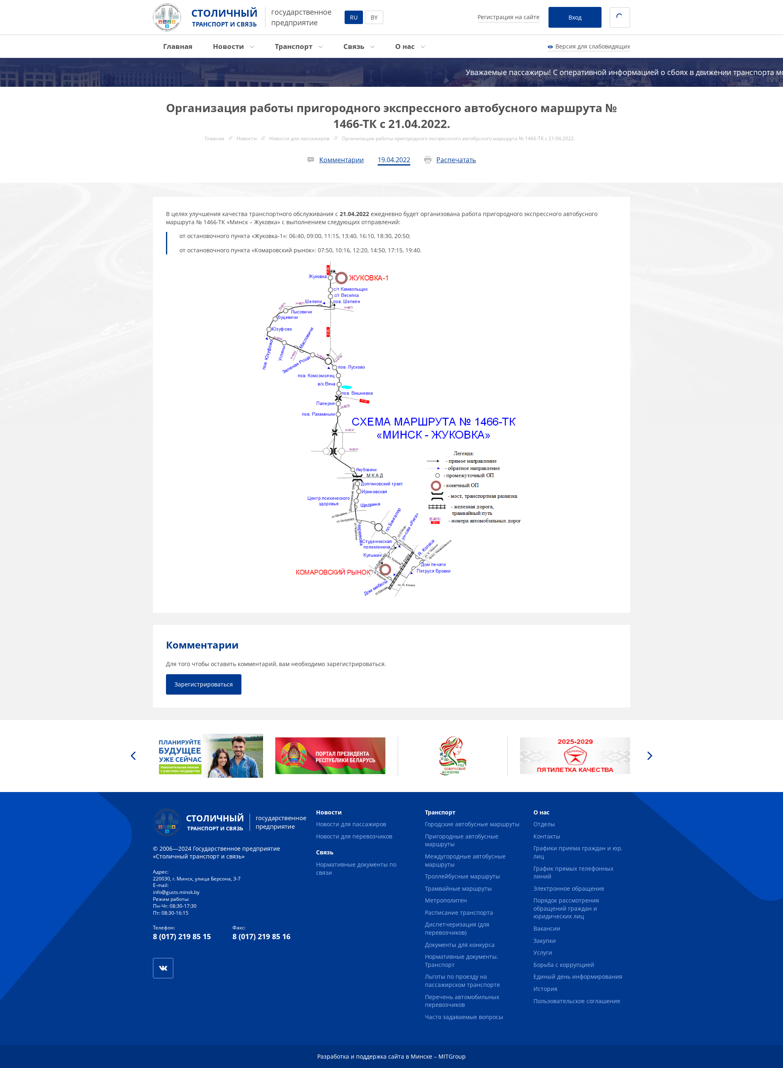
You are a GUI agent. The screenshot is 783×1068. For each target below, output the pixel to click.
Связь (354, 46)
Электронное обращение (568, 888)
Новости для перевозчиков (354, 836)
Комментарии (341, 159)
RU (354, 17)
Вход (575, 17)
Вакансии (546, 928)
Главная (177, 46)
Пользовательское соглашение (576, 1001)
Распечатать (456, 159)
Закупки (544, 940)
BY (374, 17)
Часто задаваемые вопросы (464, 1017)
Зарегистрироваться (204, 684)
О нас (405, 46)
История (545, 989)
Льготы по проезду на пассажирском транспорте (462, 981)
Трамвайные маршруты (458, 888)
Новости (229, 46)
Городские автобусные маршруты (472, 824)
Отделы (544, 824)
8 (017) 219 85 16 (261, 936)
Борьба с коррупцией (563, 965)
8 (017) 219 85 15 (182, 936)
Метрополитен (446, 900)
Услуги (542, 952)
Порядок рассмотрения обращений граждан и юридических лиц (566, 908)
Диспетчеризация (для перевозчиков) (457, 928)
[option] (208, 756)
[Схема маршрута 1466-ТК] (391, 264)
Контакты (546, 836)
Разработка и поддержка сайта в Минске (374, 1056)
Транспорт (294, 46)
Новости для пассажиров (351, 824)
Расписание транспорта (459, 912)
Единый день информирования (577, 976)
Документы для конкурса (460, 945)
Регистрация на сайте (509, 17)
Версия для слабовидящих (592, 46)
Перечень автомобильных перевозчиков (462, 1001)
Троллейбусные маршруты (462, 876)
